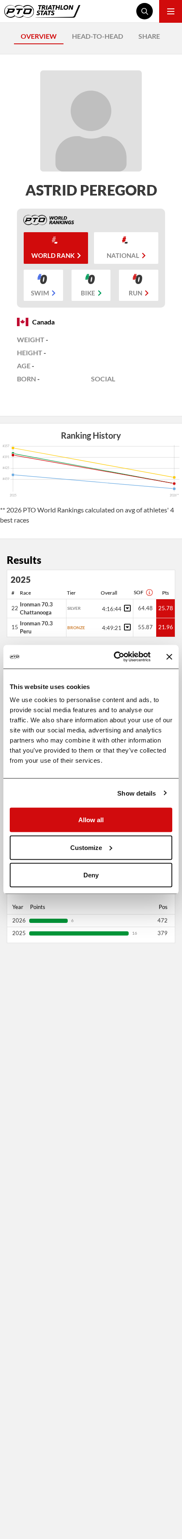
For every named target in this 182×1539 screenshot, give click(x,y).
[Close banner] (169, 657)
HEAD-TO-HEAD (97, 36)
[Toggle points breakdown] (126, 608)
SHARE (149, 36)
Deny (91, 875)
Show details (136, 792)
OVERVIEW (39, 36)
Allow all (91, 819)
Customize (86, 847)
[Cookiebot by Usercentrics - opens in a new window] (114, 657)
